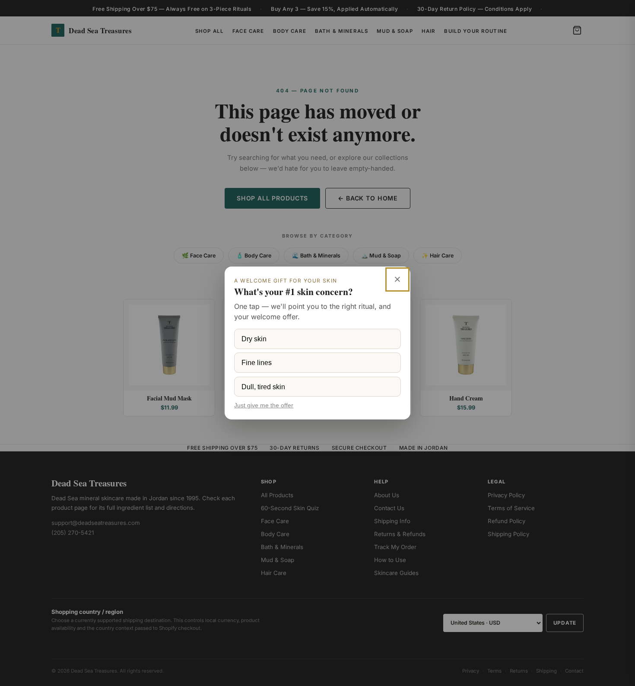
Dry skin (254, 339)
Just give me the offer (263, 405)
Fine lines (256, 362)
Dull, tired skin (263, 387)
